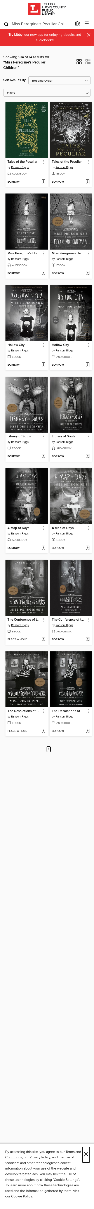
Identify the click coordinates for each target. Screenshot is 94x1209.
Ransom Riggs (20, 167)
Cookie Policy (21, 1196)
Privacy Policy (40, 1157)
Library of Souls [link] (19, 436)
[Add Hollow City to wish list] (43, 365)
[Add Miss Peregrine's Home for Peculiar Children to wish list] (43, 273)
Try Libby (16, 35)
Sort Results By (14, 80)
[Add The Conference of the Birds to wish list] (43, 639)
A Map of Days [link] (18, 528)
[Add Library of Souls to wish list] (43, 456)
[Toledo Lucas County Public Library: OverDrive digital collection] (47, 9)
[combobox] (38, 24)
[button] (79, 63)
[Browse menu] (87, 24)
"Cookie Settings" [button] (66, 1180)
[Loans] (78, 24)
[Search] (6, 23)
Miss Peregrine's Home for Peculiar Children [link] (24, 253)
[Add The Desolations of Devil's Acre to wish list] (43, 731)
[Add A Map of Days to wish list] (43, 548)
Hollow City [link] (16, 345)
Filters (11, 93)
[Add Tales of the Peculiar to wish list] (43, 182)
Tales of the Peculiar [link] (22, 162)
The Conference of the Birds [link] (24, 620)
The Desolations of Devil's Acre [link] (24, 711)
